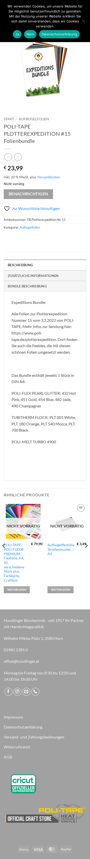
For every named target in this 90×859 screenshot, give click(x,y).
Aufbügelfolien (34, 119)
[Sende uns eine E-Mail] (26, 692)
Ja (17, 34)
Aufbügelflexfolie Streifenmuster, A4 (61, 549)
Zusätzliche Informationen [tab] (33, 276)
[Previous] (4, 555)
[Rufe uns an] (35, 692)
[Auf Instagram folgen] (17, 692)
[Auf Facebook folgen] (8, 692)
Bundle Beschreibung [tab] (27, 286)
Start (9, 119)
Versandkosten (48, 177)
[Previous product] (18, 157)
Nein (30, 34)
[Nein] (83, 22)
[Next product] (8, 157)
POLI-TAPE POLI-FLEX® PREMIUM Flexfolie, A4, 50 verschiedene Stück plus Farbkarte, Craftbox (14, 562)
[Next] (86, 555)
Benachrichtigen (28, 194)
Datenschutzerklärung (59, 34)
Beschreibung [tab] (20, 265)
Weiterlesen (16, 589)
